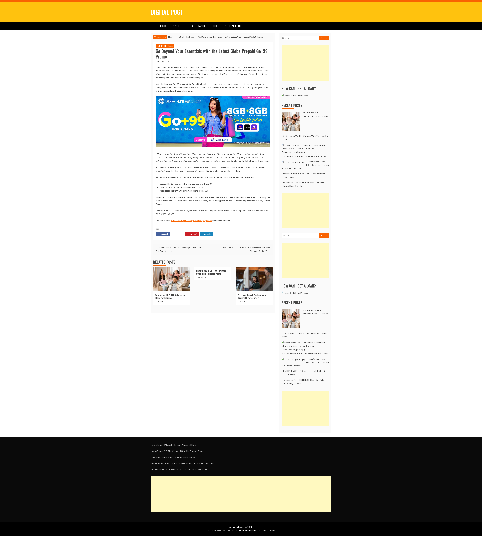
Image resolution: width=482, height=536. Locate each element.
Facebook (163, 234)
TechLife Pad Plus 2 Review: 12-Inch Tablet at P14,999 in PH (179, 469)
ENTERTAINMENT (232, 26)
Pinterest (192, 234)
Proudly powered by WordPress (221, 530)
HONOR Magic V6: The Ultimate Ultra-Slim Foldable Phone (211, 272)
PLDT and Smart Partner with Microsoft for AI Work (252, 296)
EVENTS (189, 26)
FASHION (202, 26)
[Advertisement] (305, 63)
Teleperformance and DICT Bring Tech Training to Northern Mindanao (182, 463)
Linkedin (207, 234)
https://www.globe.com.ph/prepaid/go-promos (191, 220)
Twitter (178, 234)
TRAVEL (175, 26)
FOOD (163, 26)
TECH (215, 26)
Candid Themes (268, 530)
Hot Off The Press (165, 46)
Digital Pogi (166, 11)
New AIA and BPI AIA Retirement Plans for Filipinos (170, 296)
